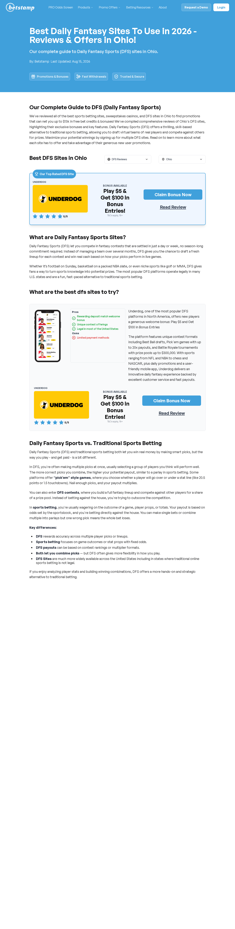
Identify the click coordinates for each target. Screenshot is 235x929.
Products (84, 7)
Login (221, 7)
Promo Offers (108, 7)
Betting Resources (138, 7)
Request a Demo (196, 7)
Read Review (173, 207)
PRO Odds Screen (61, 7)
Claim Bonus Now (173, 194)
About (163, 7)
